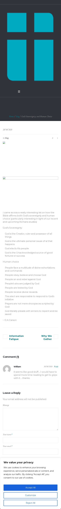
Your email (7, 446)
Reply (56, 366)
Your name (7, 434)
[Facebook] (24, 91)
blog (17, 116)
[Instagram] (35, 91)
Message (6, 405)
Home (11, 116)
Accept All (30, 487)
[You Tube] (31, 91)
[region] (30, 483)
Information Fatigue (16, 337)
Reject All (30, 503)
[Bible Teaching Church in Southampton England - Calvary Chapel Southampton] (30, 46)
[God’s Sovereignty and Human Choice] (30, 157)
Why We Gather (46, 337)
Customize (30, 495)
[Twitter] (28, 91)
